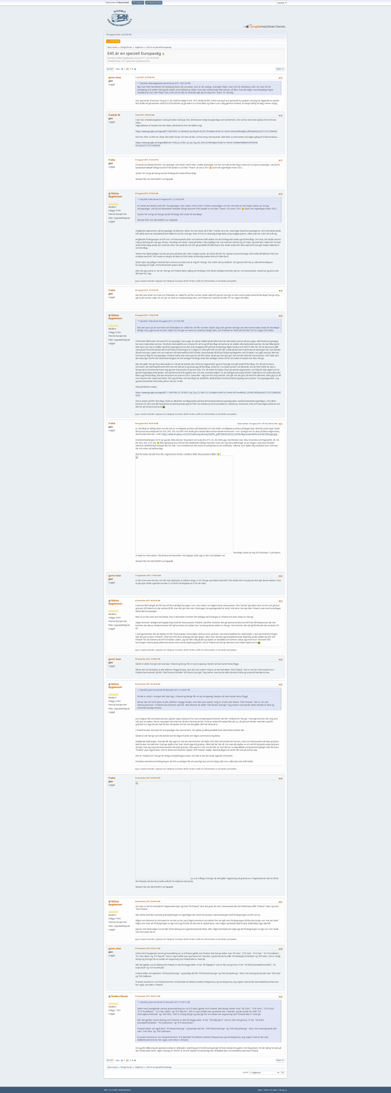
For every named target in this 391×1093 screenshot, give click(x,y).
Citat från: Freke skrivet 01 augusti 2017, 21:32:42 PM (162, 199)
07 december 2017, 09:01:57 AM (147, 996)
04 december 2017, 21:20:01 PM (147, 659)
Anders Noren (119, 996)
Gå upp (110, 1060)
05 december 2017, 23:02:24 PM (147, 778)
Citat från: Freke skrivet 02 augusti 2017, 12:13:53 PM (162, 321)
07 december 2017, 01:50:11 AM (147, 948)
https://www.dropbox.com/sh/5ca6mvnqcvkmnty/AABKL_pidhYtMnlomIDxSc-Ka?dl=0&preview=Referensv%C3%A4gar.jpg (219, 434)
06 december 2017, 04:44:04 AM (147, 901)
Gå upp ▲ (283, 1090)
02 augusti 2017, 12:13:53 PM (146, 290)
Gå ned (110, 69)
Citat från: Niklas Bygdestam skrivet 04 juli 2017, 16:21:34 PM (165, 83)
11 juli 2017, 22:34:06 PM (144, 77)
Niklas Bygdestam (115, 195)
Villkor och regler (270, 1090)
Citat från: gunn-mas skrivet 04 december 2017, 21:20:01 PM (165, 690)
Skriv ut (280, 69)
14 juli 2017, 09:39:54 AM (144, 115)
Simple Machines (124, 1090)
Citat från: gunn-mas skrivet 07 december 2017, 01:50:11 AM (165, 1002)
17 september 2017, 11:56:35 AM (148, 575)
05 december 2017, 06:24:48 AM (147, 684)
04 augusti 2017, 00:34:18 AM (146, 423)
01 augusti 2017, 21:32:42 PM (146, 160)
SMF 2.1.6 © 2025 (110, 1090)
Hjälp (260, 1090)
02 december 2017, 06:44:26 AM (147, 600)
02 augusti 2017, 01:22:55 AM (146, 193)
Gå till (245, 1072)
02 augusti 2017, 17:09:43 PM (146, 315)
